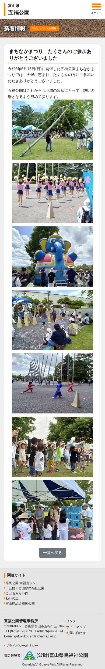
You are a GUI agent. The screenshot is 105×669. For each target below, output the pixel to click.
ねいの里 (12, 598)
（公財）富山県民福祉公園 (25, 588)
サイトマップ (76, 627)
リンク (71, 621)
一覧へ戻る (52, 552)
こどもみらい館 (17, 593)
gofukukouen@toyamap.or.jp (35, 636)
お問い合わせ (76, 633)
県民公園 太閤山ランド (22, 583)
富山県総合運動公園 (20, 603)
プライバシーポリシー (22, 646)
